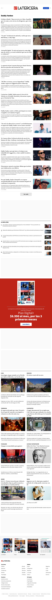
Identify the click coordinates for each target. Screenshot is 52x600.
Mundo (3, 479)
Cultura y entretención (33, 444)
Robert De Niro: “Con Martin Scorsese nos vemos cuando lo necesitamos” (38, 447)
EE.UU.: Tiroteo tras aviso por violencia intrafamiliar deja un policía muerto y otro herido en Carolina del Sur (12, 483)
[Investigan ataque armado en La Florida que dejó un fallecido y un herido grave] (13, 385)
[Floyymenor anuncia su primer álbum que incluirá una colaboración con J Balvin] (42, 170)
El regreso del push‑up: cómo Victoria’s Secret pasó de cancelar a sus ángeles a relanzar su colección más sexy (12, 412)
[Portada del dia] (26, 304)
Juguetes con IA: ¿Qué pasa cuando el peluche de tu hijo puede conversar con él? (38, 483)
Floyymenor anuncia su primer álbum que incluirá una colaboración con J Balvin (16, 167)
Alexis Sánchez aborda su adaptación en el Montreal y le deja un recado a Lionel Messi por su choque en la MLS (22, 252)
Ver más (26, 194)
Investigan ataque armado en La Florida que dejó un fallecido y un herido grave (12, 376)
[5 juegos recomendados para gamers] (13, 456)
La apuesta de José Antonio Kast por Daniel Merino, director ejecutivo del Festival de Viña (16, 66)
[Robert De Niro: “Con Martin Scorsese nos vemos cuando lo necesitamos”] (39, 456)
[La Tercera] (7, 553)
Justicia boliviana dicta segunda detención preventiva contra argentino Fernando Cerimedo (12, 503)
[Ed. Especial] (45, 553)
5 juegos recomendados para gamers (11, 446)
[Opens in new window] (33, 553)
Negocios (29, 373)
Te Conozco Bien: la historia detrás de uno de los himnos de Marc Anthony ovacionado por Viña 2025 (16, 139)
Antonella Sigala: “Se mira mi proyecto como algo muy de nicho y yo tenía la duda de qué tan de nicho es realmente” (16, 52)
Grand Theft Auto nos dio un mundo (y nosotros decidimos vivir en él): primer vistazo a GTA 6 (12, 466)
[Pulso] (20, 553)
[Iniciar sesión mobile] (50, 8)
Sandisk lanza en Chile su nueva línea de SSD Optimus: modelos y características (12, 472)
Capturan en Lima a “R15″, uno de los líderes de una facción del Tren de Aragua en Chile (12, 402)
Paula (28, 479)
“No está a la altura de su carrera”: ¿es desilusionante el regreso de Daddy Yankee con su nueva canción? (16, 124)
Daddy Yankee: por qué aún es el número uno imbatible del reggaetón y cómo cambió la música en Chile (15, 153)
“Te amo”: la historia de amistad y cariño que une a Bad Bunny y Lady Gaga (16, 36)
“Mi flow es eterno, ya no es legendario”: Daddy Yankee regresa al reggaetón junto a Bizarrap (15, 82)
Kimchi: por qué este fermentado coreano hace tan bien (39, 508)
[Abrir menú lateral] (2, 8)
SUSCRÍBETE (26, 324)
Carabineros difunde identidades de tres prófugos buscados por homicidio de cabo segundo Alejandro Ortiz (22, 247)
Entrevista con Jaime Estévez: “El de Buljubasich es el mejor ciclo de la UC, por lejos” (39, 434)
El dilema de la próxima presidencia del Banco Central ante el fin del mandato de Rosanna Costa (38, 395)
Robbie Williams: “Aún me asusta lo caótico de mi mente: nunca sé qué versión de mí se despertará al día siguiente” (38, 467)
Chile (2, 373)
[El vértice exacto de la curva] (39, 385)
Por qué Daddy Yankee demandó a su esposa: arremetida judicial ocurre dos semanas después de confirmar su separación (16, 181)
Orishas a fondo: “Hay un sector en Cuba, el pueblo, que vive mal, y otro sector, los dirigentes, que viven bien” (16, 21)
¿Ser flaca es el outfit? (32, 502)
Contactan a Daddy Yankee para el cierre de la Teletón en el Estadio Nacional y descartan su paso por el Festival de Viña (16, 96)
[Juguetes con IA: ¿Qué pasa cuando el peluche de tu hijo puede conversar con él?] (39, 493)
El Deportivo (30, 408)
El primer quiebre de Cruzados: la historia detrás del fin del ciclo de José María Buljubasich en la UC (39, 439)
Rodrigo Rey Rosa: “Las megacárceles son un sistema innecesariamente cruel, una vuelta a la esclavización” (38, 473)
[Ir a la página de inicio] (26, 8)
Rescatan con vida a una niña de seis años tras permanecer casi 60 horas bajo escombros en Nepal (12, 509)
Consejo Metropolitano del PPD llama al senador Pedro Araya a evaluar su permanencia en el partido (22, 236)
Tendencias (4, 408)
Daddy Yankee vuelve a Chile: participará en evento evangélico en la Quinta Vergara (16, 111)
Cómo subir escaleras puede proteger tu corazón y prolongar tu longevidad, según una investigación (13, 434)
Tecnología (4, 444)
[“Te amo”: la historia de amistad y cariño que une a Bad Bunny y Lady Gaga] (42, 40)
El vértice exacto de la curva (35, 375)
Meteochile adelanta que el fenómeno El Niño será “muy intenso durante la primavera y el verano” (23, 230)
